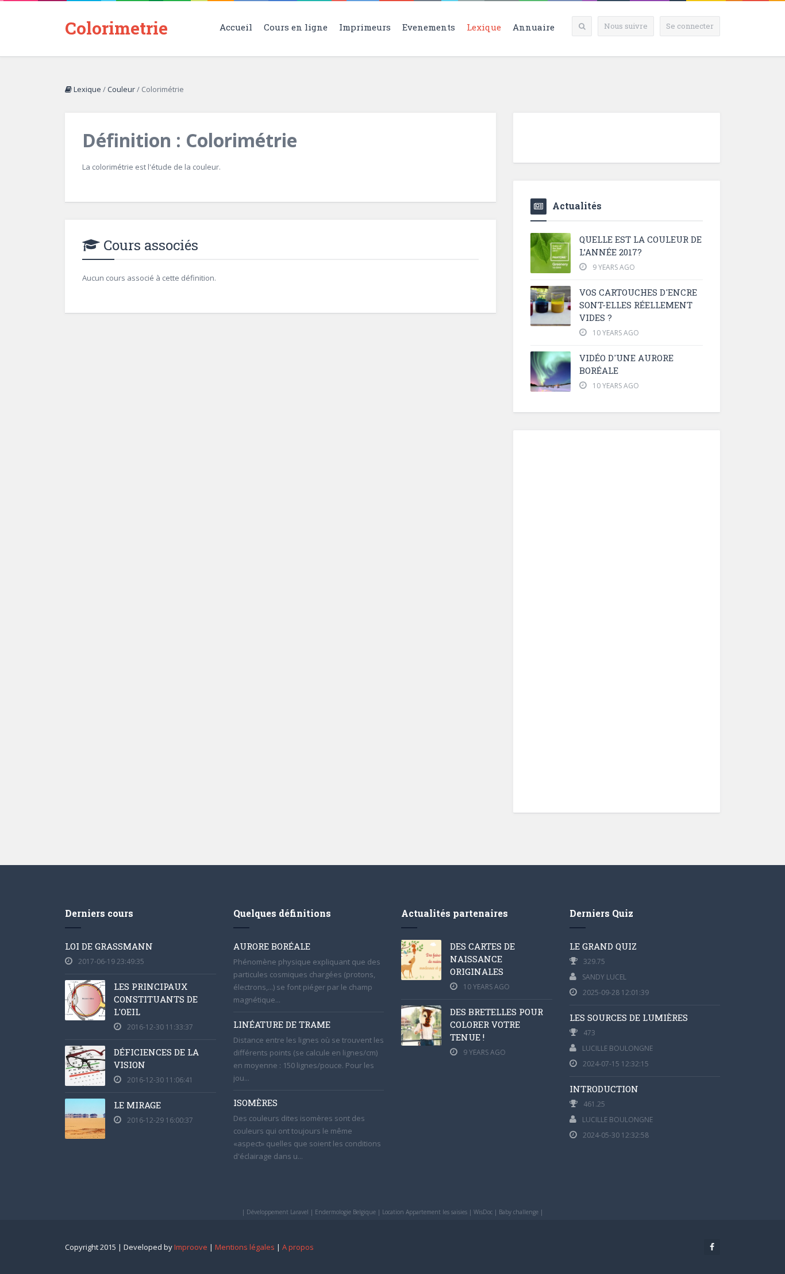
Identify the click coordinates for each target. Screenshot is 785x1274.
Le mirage (137, 1105)
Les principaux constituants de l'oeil (156, 999)
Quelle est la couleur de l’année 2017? (640, 246)
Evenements (428, 27)
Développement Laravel (278, 1212)
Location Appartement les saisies (424, 1212)
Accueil (236, 27)
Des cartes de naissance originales (482, 958)
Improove (190, 1247)
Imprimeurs (365, 27)
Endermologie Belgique (345, 1212)
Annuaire (534, 27)
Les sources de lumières (628, 1017)
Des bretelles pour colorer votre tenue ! (496, 1024)
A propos (298, 1247)
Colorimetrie (116, 28)
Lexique (484, 27)
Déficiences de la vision (156, 1058)
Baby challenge (518, 1212)
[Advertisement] (616, 620)
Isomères (255, 1102)
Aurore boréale (271, 946)
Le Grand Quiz (603, 946)
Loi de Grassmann (109, 946)
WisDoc (483, 1212)
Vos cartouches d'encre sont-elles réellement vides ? (638, 304)
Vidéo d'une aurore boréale (626, 364)
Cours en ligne (296, 27)
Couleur (121, 89)
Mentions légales (245, 1247)
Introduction (603, 1089)
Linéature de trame (281, 1024)
